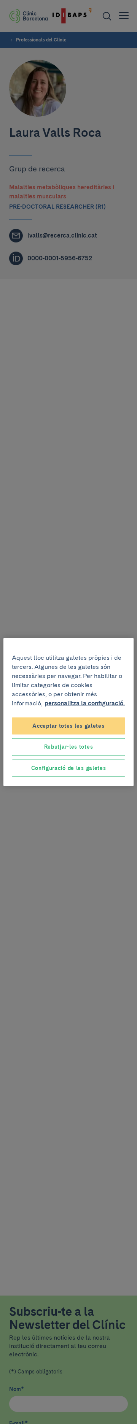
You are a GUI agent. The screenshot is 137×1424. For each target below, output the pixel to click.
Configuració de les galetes (68, 768)
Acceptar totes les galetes (68, 725)
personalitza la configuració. (85, 702)
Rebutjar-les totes (68, 747)
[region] (68, 712)
